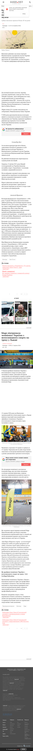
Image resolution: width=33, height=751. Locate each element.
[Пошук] (29, 2)
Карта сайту (5, 736)
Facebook (19, 724)
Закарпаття (12, 728)
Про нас (26, 722)
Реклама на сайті (27, 732)
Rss (18, 722)
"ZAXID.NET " (16, 679)
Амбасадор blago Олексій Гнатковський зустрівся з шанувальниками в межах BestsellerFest (14, 614)
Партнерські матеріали (8, 606)
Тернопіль (12, 725)
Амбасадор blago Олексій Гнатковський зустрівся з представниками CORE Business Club (15, 621)
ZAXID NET (16, 2)
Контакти (26, 728)
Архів (4, 733)
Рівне (11, 732)
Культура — (5, 25)
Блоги (4, 725)
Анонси (4, 727)
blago (25, 606)
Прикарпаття (12, 724)
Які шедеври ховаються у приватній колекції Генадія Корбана (15, 273)
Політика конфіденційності (28, 738)
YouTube (18, 727)
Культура (5, 259)
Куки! (18, 749)
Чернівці (11, 730)
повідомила (13, 61)
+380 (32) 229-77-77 (10, 696)
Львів (11, 722)
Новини (4, 720)
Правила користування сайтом (27, 735)
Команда (26, 726)
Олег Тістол (12, 259)
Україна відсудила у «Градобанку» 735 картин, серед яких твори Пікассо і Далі (16, 266)
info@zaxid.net (17, 697)
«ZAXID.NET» (11, 693)
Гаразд (23, 14)
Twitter (18, 725)
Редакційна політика (27, 724)
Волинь (11, 727)
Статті (4, 722)
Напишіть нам (27, 729)
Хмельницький (12, 733)
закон (20, 233)
